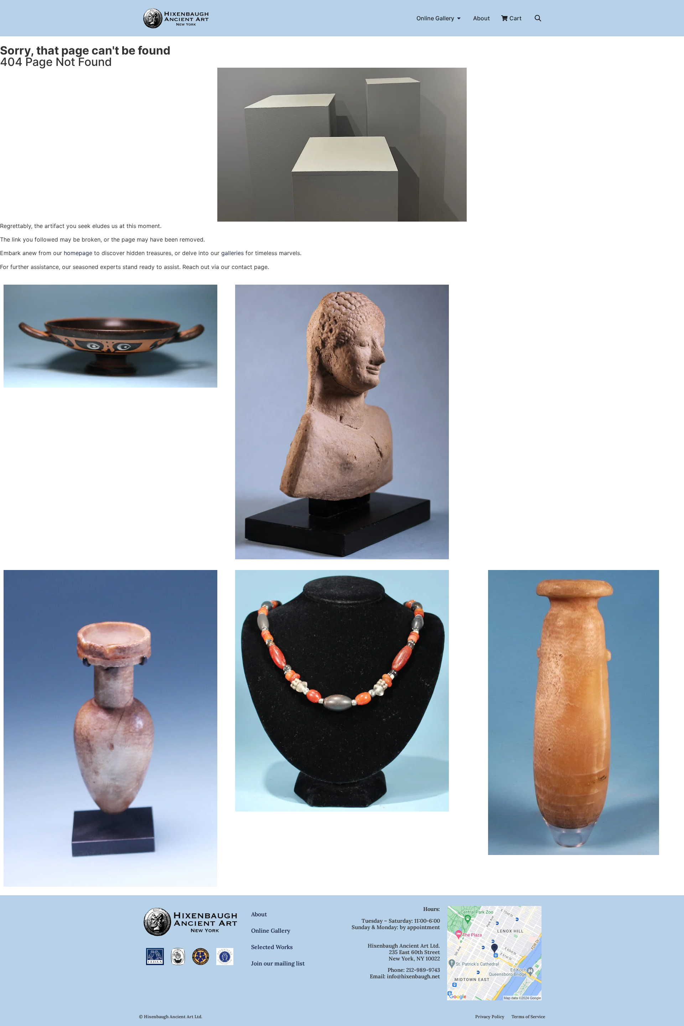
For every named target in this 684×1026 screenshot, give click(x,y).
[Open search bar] (538, 18)
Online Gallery (270, 930)
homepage (78, 252)
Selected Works (272, 946)
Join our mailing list (278, 963)
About (259, 914)
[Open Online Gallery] (459, 18)
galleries (232, 252)
